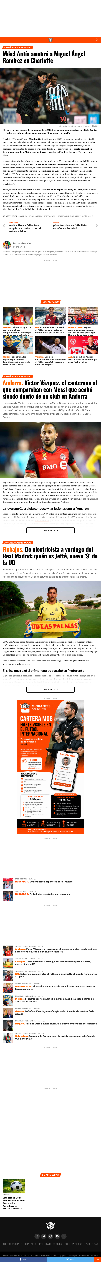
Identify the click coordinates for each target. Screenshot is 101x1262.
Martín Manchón (22, 243)
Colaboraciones (12, 1244)
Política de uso (73, 1244)
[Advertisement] (50, 18)
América (23, 216)
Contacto (30, 1244)
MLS (91, 216)
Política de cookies (50, 1244)
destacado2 (50, 216)
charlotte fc (36, 216)
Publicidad (91, 1244)
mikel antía (81, 216)
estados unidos (66, 216)
